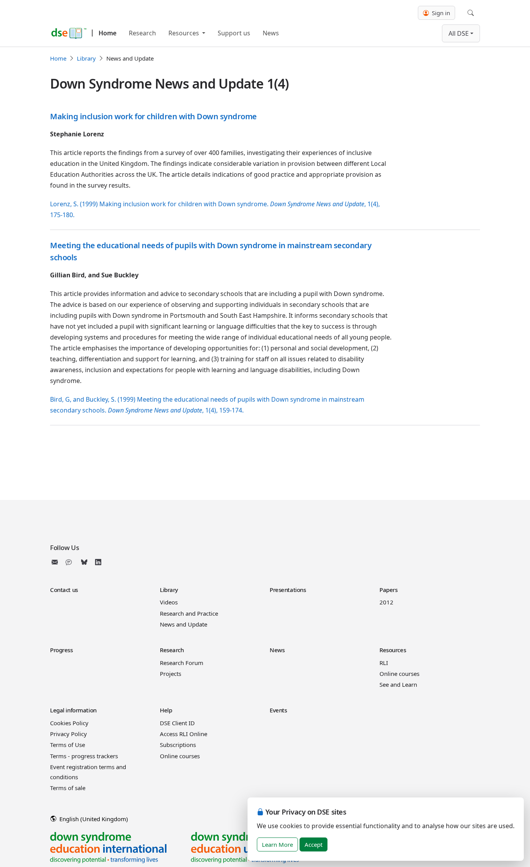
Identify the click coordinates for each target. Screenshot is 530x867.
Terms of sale (67, 788)
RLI (383, 663)
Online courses (399, 673)
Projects (170, 673)
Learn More (277, 844)
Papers (388, 590)
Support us (234, 33)
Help (166, 710)
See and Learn (398, 684)
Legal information (73, 710)
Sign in (440, 13)
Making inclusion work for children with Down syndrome (153, 116)
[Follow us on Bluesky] (84, 562)
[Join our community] (70, 562)
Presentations (288, 590)
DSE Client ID (177, 723)
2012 (386, 602)
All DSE (459, 33)
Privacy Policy (68, 734)
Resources (184, 33)
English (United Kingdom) (93, 819)
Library (86, 58)
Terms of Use (67, 745)
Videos (169, 602)
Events (278, 710)
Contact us (64, 590)
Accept (313, 844)
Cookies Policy (69, 723)
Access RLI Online (183, 734)
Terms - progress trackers (84, 756)
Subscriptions (178, 745)
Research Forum (181, 663)
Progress (61, 650)
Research (142, 33)
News (271, 33)
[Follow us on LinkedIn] (98, 562)
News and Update (183, 624)
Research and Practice (189, 613)
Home (107, 33)
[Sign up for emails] (56, 562)
